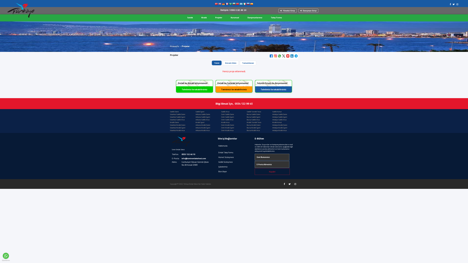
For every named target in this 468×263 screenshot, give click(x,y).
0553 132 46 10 (188, 154)
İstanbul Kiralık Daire (177, 125)
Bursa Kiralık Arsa (253, 130)
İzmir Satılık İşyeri (227, 117)
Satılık (190, 17)
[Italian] (244, 4)
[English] (219, 4)
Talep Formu (276, 17)
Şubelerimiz (223, 166)
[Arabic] (230, 4)
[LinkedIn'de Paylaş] (292, 56)
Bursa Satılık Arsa (253, 120)
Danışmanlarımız (255, 17)
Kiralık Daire (174, 122)
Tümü (216, 63)
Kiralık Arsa (225, 122)
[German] (223, 4)
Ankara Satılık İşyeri (203, 117)
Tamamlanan (248, 63)
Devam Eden (230, 63)
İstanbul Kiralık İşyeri (177, 128)
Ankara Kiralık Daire (203, 125)
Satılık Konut (277, 112)
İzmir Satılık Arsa (227, 120)
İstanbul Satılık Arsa (177, 120)
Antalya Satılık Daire (279, 114)
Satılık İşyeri (200, 112)
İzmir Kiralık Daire (227, 125)
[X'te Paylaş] (284, 56)
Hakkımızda (222, 145)
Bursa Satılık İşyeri (253, 117)
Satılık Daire (174, 112)
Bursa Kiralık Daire (253, 125)
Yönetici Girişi (289, 11)
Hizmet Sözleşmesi (226, 157)
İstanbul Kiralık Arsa (177, 130)
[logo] (20, 10)
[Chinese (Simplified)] (237, 4)
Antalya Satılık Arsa (279, 120)
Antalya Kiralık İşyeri (279, 128)
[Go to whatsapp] (6, 256)
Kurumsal (235, 17)
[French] (226, 4)
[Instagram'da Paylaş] (275, 56)
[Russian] (248, 4)
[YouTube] (288, 56)
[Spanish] (251, 4)
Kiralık (204, 17)
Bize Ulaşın (222, 171)
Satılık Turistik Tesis (254, 112)
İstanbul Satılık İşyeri (177, 117)
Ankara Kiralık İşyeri (203, 128)
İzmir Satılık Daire (227, 114)
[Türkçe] (216, 4)
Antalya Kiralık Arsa (279, 130)
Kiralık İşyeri (200, 122)
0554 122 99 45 (244, 104)
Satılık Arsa (225, 112)
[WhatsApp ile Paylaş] (279, 56)
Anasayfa (174, 46)
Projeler (218, 17)
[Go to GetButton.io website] (6, 260)
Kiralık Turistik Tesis (254, 122)
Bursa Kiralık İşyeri (253, 128)
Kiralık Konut (277, 122)
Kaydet (272, 171)
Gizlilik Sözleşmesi (225, 162)
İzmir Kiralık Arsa (227, 130)
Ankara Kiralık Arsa (203, 130)
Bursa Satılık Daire (253, 114)
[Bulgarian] (234, 4)
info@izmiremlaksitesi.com (194, 158)
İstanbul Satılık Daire (177, 114)
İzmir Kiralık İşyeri (227, 128)
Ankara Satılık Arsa (203, 120)
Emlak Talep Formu (225, 152)
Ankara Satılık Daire (203, 114)
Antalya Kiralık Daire (279, 125)
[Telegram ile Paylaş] (296, 56)
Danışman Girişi (310, 11)
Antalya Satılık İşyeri (279, 117)
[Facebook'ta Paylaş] (271, 56)
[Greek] (241, 4)
